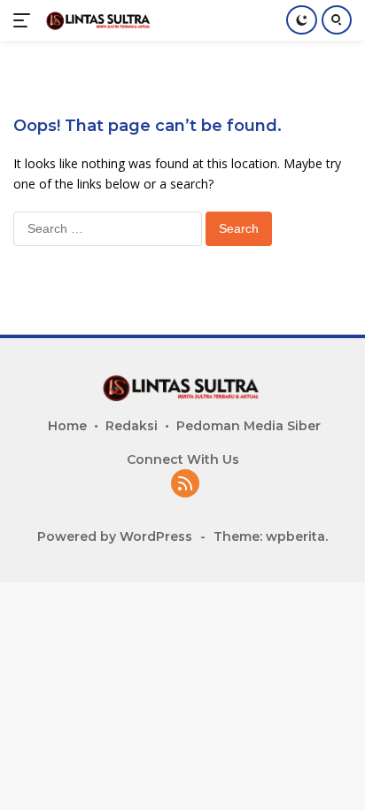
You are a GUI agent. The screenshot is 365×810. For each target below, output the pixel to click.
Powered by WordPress (114, 536)
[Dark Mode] (301, 20)
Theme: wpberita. (271, 536)
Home (67, 426)
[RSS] (185, 484)
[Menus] (25, 20)
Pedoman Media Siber (248, 426)
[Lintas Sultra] (97, 20)
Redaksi (131, 426)
